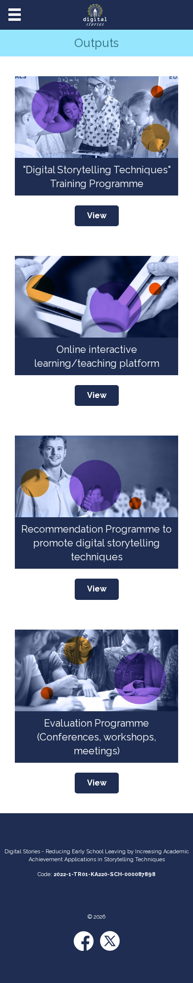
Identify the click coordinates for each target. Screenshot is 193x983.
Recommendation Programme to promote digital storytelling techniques (96, 543)
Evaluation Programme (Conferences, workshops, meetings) (96, 737)
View (96, 215)
